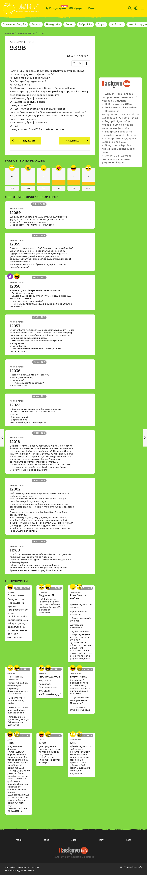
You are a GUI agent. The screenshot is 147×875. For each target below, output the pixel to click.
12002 (15, 489)
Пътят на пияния (15, 678)
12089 (15, 212)
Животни (117, 24)
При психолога (49, 676)
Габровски (85, 24)
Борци (69, 24)
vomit (28, 188)
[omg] (41, 587)
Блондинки (53, 24)
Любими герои (22, 42)
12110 (73, 743)
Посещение (16, 595)
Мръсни (42, 740)
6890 (46, 840)
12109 (42, 743)
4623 (128, 840)
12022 (15, 405)
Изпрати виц (84, 8)
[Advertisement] (120, 54)
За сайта (10, 867)
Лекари (10, 592)
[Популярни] (10, 276)
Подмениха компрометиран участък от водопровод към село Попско (120, 114)
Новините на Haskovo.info (116, 82)
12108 (10, 743)
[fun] (73, 587)
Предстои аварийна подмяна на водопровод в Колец (118, 149)
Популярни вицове (14, 24)
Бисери (36, 24)
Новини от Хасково (29, 867)
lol (73, 188)
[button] (129, 8)
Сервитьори (76, 673)
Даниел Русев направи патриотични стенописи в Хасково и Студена (119, 97)
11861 (19, 840)
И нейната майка (78, 597)
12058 (15, 286)
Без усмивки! (48, 595)
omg (88, 188)
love (59, 188)
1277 (101, 840)
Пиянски (11, 673)
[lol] (17, 276)
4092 (74, 840)
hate (12, 188)
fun (43, 188)
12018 (15, 441)
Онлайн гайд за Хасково (19, 870)
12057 (15, 326)
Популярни (57, 7)
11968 (15, 550)
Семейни (43, 592)
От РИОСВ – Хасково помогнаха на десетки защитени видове (116, 159)
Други (101, 24)
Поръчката (78, 676)
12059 (15, 244)
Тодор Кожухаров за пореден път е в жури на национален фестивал (117, 125)
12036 (15, 370)
